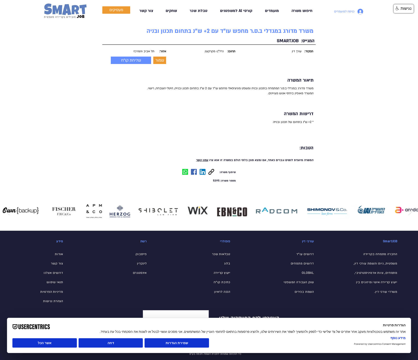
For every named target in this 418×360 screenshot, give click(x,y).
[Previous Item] (7, 211)
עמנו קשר (202, 160)
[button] (195, 10)
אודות (59, 254)
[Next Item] (410, 211)
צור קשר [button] (57, 263)
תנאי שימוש (55, 282)
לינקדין (142, 263)
